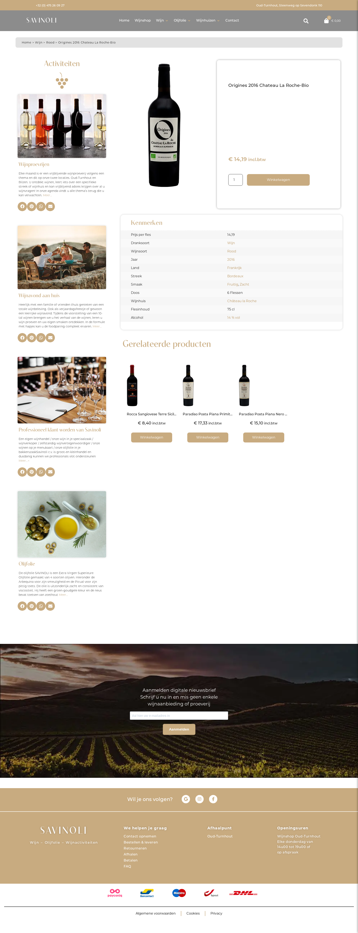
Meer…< (24, 461)
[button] (162, 20)
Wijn (38, 42)
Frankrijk (234, 268)
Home (26, 42)
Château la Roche (242, 301)
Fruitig (232, 284)
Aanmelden (179, 729)
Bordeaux (235, 276)
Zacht (244, 284)
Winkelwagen (278, 180)
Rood (50, 42)
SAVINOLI (41, 20)
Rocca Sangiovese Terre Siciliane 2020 (158, 414)
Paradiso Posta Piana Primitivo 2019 (213, 414)
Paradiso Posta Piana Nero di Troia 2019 (272, 414)
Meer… (47, 195)
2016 (231, 260)
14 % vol (233, 318)
